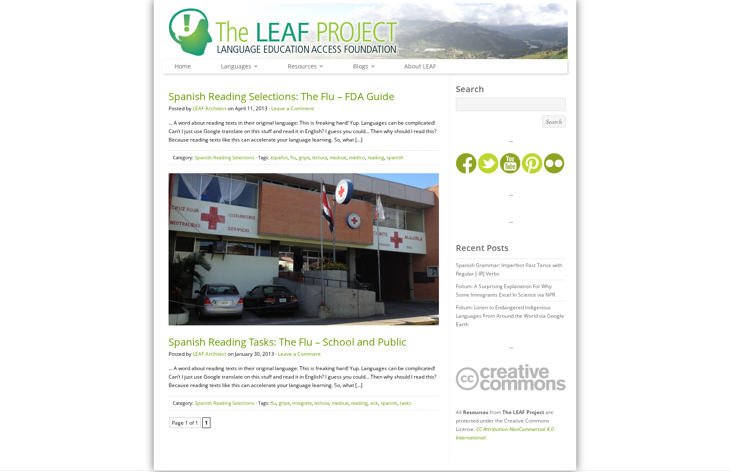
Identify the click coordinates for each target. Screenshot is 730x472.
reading (376, 157)
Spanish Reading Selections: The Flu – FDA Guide (281, 96)
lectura (319, 157)
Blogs (358, 66)
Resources (300, 66)
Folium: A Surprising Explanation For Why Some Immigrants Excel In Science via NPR (505, 290)
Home (182, 66)
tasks (405, 403)
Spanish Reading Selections (224, 157)
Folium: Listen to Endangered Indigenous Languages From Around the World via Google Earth (510, 316)
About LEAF (420, 66)
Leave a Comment (292, 108)
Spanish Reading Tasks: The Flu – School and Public (287, 342)
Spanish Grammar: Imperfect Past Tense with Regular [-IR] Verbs (509, 269)
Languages (234, 66)
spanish (395, 157)
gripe (304, 157)
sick (374, 403)
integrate (302, 403)
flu (293, 157)
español (279, 157)
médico (357, 157)
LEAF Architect (209, 108)
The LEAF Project (365, 33)
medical (338, 157)
